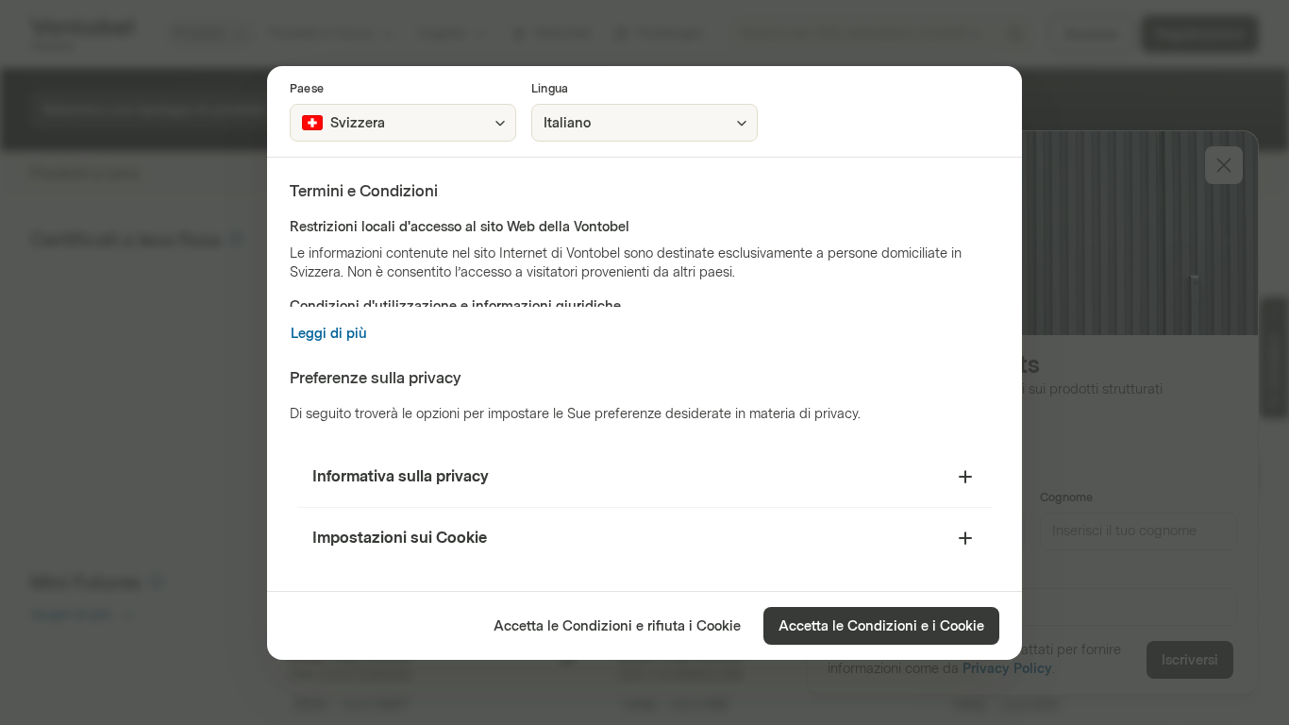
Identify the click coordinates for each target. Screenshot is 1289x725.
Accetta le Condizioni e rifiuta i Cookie (617, 626)
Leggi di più (329, 334)
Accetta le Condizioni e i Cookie (881, 626)
